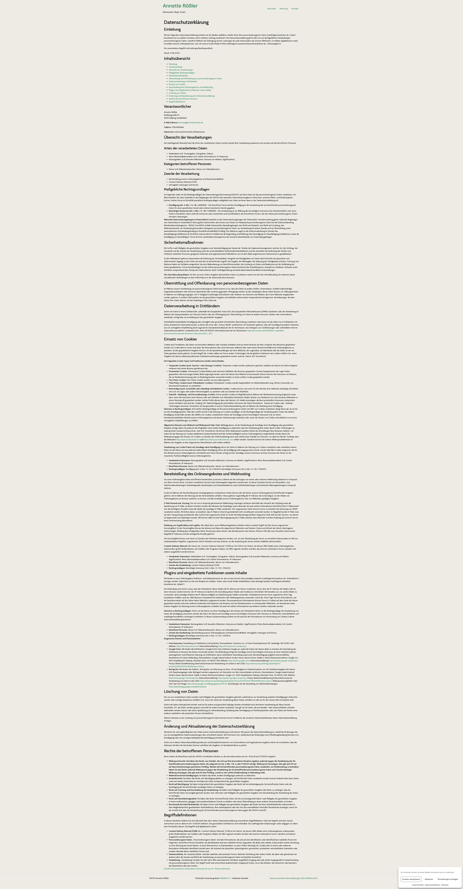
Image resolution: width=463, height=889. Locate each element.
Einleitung (173, 64)
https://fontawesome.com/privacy (232, 646)
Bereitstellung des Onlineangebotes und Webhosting (191, 87)
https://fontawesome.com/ (188, 646)
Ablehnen (429, 879)
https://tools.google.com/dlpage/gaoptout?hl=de (207, 684)
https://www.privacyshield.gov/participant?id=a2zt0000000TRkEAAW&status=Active (236, 681)
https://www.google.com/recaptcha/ (183, 678)
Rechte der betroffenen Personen (183, 99)
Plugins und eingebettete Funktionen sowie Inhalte (190, 90)
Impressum (444, 885)
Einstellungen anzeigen (448, 879)
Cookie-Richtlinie (418, 885)
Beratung (284, 8)
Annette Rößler (180, 6)
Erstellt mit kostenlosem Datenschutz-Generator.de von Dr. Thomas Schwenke (197, 869)
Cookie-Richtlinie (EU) (309, 878)
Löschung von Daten (177, 93)
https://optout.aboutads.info (188, 439)
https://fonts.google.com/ (238, 660)
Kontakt (294, 8)
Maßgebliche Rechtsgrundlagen (182, 73)
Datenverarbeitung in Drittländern (183, 81)
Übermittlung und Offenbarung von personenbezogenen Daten (195, 78)
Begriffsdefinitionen (177, 102)
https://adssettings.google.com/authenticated (187, 687)
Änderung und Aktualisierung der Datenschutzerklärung (191, 96)
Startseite (271, 8)
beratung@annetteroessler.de (190, 122)
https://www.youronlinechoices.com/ (219, 439)
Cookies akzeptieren (411, 879)
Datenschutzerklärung (432, 885)
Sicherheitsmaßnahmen (178, 75)
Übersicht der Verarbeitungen (181, 70)
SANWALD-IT (225, 878)
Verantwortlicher (176, 67)
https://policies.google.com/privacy (283, 660)
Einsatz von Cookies (177, 84)
